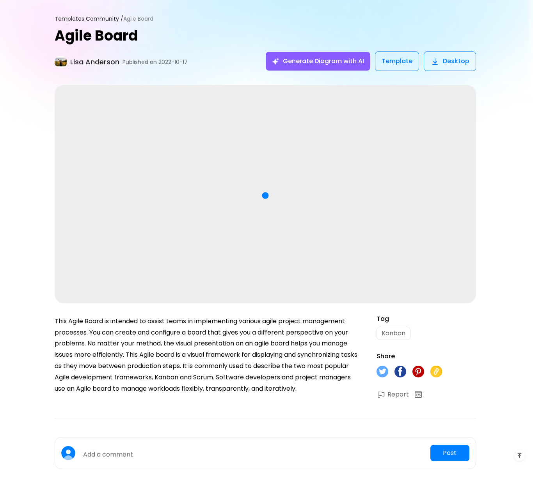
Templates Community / (89, 19)
